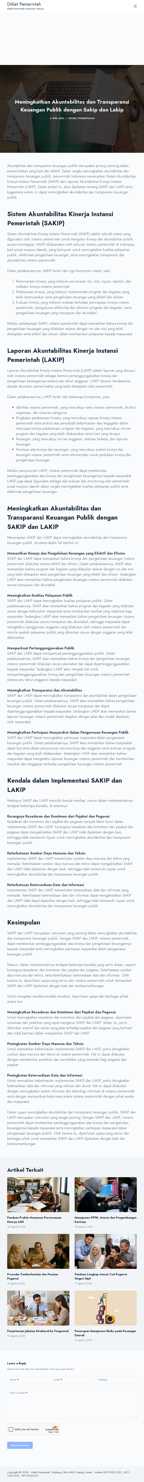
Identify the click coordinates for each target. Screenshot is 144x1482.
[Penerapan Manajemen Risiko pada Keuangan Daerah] (106, 1308)
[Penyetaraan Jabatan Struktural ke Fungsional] (38, 1308)
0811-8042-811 (30, 1476)
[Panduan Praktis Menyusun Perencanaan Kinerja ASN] (38, 1194)
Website (103, 1380)
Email (58, 1380)
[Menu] (135, 6)
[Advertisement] (72, 38)
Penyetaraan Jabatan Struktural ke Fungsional (37, 1331)
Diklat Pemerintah (24, 4)
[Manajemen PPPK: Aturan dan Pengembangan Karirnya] (106, 1194)
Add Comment (19, 1393)
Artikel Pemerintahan (81, 118)
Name (14, 1380)
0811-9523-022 (112, 1472)
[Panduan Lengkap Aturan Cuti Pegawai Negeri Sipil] (106, 1251)
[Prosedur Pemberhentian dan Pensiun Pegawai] (38, 1251)
